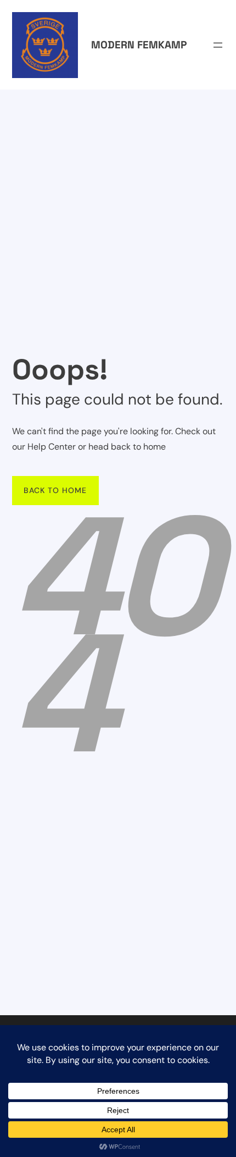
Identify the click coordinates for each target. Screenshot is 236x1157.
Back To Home (55, 490)
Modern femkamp (139, 45)
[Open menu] (217, 45)
